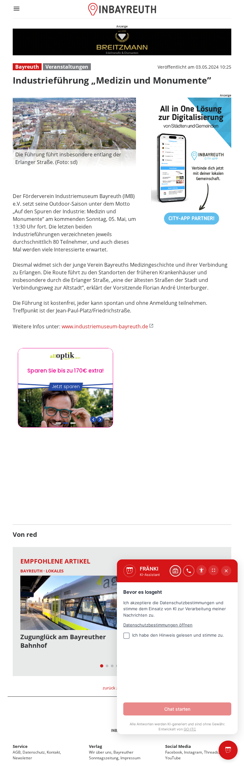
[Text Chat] (175, 571)
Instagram (193, 752)
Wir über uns (100, 752)
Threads (211, 752)
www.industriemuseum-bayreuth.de (105, 326)
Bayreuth (27, 66)
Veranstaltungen (66, 66)
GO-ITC (190, 729)
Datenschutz (34, 752)
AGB (17, 752)
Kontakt (53, 752)
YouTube (173, 758)
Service (20, 746)
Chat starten (177, 709)
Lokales (55, 571)
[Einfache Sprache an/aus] (201, 570)
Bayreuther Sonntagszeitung (111, 755)
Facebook (173, 752)
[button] (74, 158)
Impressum (130, 758)
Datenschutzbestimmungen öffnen (158, 624)
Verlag (95, 746)
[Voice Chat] (188, 571)
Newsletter (22, 758)
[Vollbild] (213, 570)
